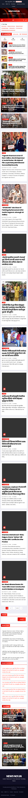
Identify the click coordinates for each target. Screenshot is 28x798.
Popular (13, 39)
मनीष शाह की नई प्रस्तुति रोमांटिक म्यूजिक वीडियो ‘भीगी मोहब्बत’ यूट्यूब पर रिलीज (13, 398)
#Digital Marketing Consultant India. (8, 30)
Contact (13, 6)
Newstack (22, 787)
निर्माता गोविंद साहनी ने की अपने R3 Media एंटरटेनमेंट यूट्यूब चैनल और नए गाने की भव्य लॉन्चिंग (13, 92)
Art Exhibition (11, 50)
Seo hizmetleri (5, 682)
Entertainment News (21, 3)
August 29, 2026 (8, 109)
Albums (10, 57)
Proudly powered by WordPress (9, 787)
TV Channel (12, 795)
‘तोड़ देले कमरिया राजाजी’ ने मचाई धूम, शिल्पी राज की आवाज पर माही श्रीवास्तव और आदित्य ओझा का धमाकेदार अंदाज (17, 61)
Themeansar (13, 788)
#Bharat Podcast (19, 26)
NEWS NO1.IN (14, 11)
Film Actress (4, 26)
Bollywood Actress (11, 26)
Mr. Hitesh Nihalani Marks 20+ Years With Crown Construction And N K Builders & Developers (13, 586)
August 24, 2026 (7, 267)
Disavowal (16, 791)
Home (3, 3)
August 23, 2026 (8, 93)
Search (4, 614)
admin (15, 93)
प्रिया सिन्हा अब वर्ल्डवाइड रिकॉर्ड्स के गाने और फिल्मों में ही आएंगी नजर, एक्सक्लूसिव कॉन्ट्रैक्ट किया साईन (13, 670)
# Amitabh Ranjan (5, 28)
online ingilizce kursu (7, 668)
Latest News (5, 532)
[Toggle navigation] (13, 20)
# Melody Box (12, 28)
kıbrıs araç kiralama (7, 675)
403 (17, 608)
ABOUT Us (8, 3)
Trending (22, 39)
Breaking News (6, 87)
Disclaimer (13, 3)
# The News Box (19, 28)
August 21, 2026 (7, 496)
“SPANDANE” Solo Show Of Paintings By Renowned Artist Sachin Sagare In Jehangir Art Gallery (16, 54)
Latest (4, 39)
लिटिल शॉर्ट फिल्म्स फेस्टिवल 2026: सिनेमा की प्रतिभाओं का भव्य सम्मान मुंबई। (14, 444)
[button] (23, 20)
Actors (10, 43)
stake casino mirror (7, 696)
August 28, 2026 (8, 125)
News (10, 64)
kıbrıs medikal (5, 689)
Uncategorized (5, 484)
